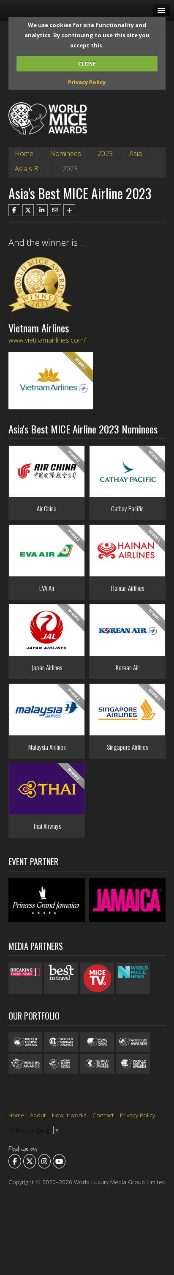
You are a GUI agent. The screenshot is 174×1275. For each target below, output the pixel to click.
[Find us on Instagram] (44, 1161)
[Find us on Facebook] (14, 1161)
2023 (105, 153)
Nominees (65, 153)
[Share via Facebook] (14, 210)
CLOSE (86, 63)
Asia (135, 153)
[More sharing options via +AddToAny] (69, 210)
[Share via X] (28, 210)
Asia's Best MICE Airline (50, 168)
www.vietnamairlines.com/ (47, 340)
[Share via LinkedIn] (41, 210)
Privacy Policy (87, 82)
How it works (69, 1115)
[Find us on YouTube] (59, 1161)
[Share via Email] (55, 210)
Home (24, 153)
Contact (103, 1115)
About (38, 1115)
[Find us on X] (29, 1161)
